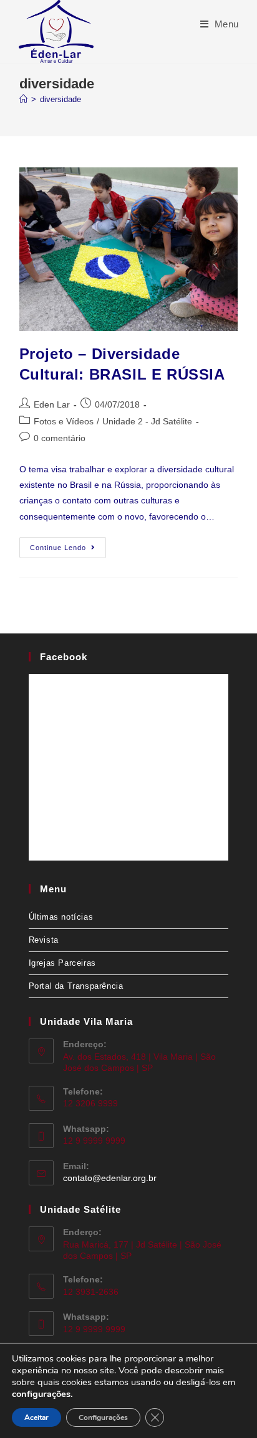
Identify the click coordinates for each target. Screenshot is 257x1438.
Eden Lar (52, 404)
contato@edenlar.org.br (110, 1178)
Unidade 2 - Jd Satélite (147, 421)
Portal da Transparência (76, 986)
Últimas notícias (61, 917)
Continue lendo (68, 544)
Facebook (63, 656)
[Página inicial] (23, 99)
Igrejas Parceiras (62, 963)
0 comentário (59, 438)
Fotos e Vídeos (64, 421)
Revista (44, 940)
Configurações (103, 1417)
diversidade (60, 99)
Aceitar (36, 1417)
